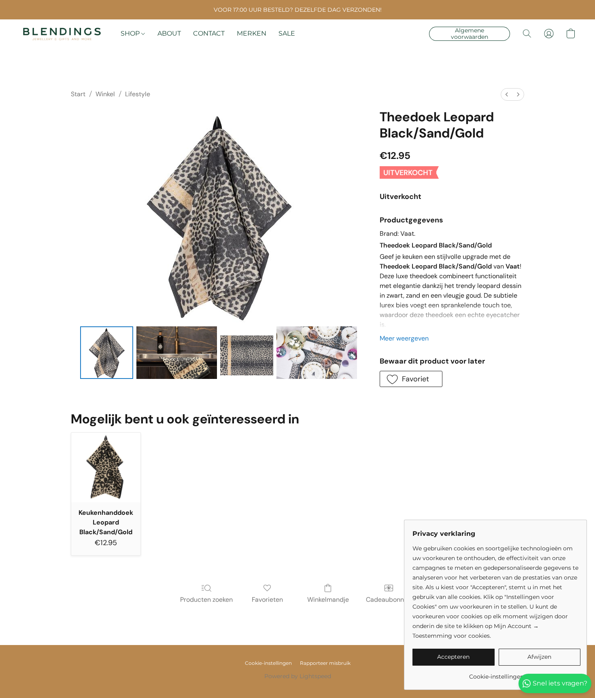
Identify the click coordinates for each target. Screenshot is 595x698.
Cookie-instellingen (268, 663)
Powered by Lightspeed (297, 676)
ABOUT (169, 33)
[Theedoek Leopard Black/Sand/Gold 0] (106, 352)
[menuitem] (506, 94)
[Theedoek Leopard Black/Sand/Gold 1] (176, 352)
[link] (496, 673)
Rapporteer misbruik (325, 663)
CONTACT (209, 33)
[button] (61, 33)
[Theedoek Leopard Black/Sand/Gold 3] (316, 352)
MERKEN (251, 33)
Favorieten (267, 599)
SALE (286, 33)
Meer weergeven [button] (404, 338)
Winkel (105, 94)
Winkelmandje (328, 599)
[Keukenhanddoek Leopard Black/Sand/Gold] (105, 467)
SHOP (131, 33)
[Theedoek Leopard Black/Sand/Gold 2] (246, 352)
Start (78, 94)
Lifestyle (137, 94)
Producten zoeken (206, 599)
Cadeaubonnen (388, 599)
